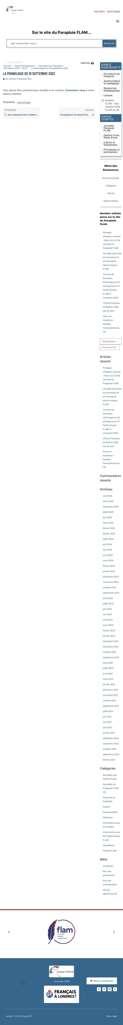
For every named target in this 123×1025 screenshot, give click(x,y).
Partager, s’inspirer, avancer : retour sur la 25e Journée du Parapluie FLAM (112, 240)
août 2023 (108, 598)
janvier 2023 (109, 636)
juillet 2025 (108, 512)
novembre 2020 (110, 743)
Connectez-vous (75, 90)
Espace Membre (113, 11)
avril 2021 (107, 727)
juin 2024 (107, 544)
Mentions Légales (111, 1016)
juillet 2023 (108, 603)
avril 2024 (108, 555)
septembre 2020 (111, 754)
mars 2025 (108, 522)
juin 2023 (107, 609)
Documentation (110, 812)
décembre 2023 (111, 576)
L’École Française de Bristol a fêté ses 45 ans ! (111, 307)
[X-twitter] (115, 989)
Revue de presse (110, 178)
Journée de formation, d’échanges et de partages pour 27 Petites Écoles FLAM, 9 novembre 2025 (111, 286)
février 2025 (109, 528)
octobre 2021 (109, 700)
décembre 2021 (110, 689)
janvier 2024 (109, 571)
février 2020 (109, 759)
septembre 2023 (111, 592)
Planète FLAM (110, 850)
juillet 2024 (108, 539)
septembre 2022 (111, 657)
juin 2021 (107, 716)
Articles (110, 193)
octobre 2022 (109, 652)
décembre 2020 (111, 738)
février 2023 (109, 630)
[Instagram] (104, 989)
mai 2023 (107, 614)
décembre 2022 (110, 641)
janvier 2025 (109, 533)
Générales (108, 817)
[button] (117, 21)
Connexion (108, 866)
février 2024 (109, 566)
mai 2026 (107, 496)
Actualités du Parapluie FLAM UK (110, 788)
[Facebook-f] (99, 989)
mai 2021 (107, 722)
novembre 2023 (110, 582)
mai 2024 (107, 549)
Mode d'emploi (111, 201)
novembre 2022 (110, 646)
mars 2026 (108, 501)
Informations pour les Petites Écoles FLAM (111, 836)
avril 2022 (107, 673)
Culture (106, 806)
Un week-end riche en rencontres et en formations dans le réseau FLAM (112, 261)
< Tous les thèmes (14, 62)
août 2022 (108, 662)
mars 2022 (108, 679)
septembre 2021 (111, 706)
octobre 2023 (109, 587)
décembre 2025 (111, 506)
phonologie (24, 102)
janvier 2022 (109, 684)
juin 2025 (107, 517)
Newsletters (109, 845)
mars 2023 (108, 625)
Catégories (110, 185)
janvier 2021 (109, 733)
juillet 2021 (108, 711)
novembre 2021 (110, 695)
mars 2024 (108, 560)
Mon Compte (99, 11)
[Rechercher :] (111, 341)
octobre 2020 (109, 749)
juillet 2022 (108, 668)
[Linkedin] (110, 989)
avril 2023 (108, 619)
